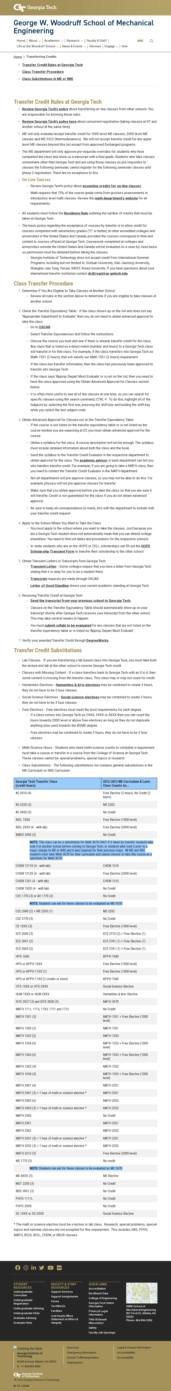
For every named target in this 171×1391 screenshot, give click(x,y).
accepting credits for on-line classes (112, 186)
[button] (151, 41)
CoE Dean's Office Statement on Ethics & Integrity (64, 1319)
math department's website (116, 198)
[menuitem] (21, 41)
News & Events (72, 46)
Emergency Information (81, 1352)
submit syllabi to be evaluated (68, 625)
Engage (110, 46)
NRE (140, 41)
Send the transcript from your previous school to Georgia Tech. (80, 601)
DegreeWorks (97, 640)
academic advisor (94, 460)
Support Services (62, 1291)
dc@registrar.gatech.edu (108, 273)
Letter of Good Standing (49, 586)
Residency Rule (76, 213)
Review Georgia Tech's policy (45, 109)
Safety (92, 1327)
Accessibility (125, 1357)
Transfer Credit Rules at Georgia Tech (52, 65)
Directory (73, 1347)
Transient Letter (43, 566)
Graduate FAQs (23, 1322)
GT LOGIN (23, 1385)
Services (95, 46)
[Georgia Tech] (35, 7)
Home (21, 40)
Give (125, 46)
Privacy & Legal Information (98, 1313)
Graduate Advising (25, 1318)
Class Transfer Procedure (43, 72)
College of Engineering (103, 1298)
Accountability (126, 1352)
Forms (55, 1301)
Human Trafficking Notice (83, 1357)
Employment (74, 1362)
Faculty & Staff (97, 40)
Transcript (38, 579)
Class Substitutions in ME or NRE (47, 79)
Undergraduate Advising (29, 1308)
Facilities (56, 1310)
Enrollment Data (98, 1293)
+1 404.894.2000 (30, 1366)
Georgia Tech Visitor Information (101, 1304)
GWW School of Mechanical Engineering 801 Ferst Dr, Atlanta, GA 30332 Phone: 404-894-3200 (141, 1313)
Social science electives (80, 697)
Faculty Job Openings (102, 1332)
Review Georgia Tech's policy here (49, 122)
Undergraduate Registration (23, 1301)
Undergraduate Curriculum (23, 1293)
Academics (52, 40)
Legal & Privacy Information (134, 1347)
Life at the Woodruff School (36, 46)
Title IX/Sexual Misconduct (97, 1321)
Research (73, 40)
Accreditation (97, 1288)
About (33, 40)
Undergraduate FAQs (27, 1313)
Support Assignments (64, 1296)
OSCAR (44, 327)
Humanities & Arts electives (78, 685)
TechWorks (58, 1306)
